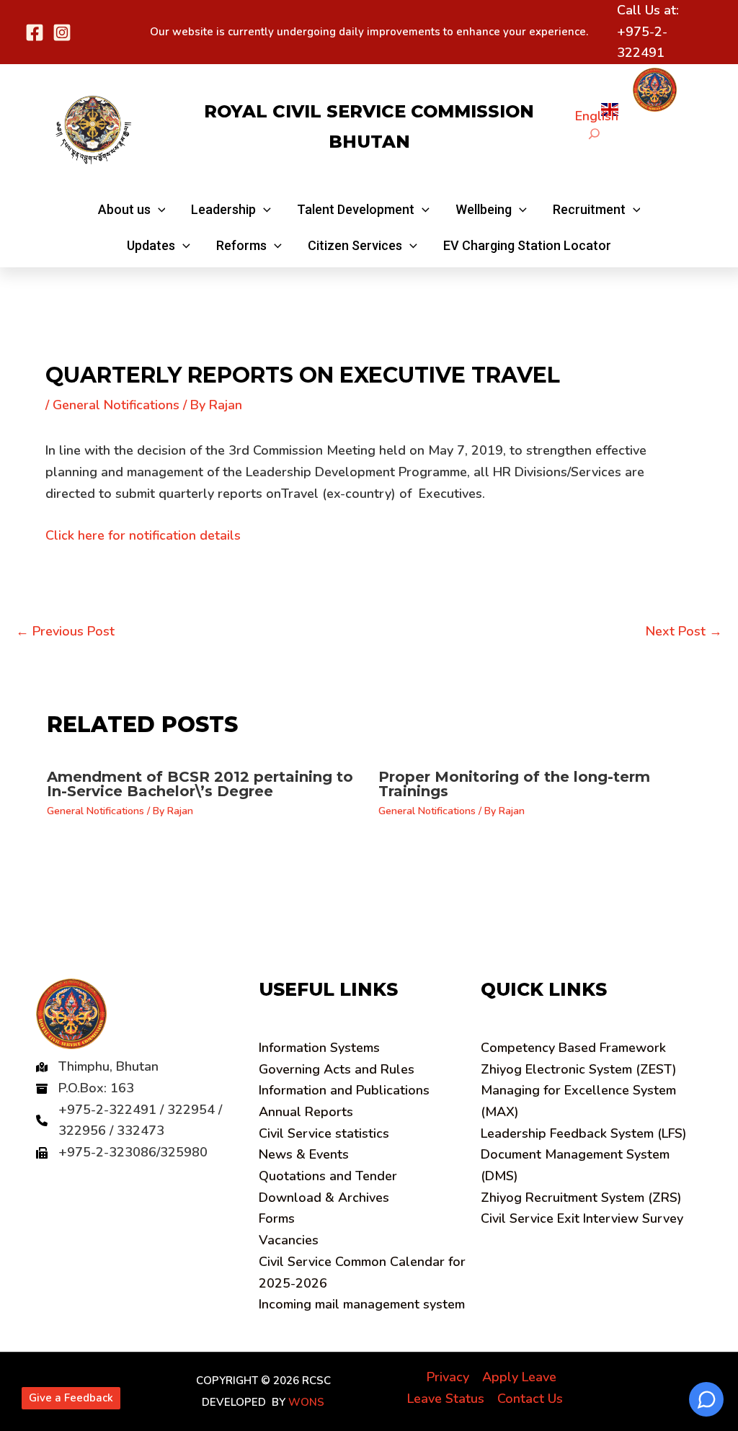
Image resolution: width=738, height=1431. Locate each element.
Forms (277, 1218)
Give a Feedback (71, 1398)
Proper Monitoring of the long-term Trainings (514, 784)
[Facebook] (34, 32)
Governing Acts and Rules (336, 1069)
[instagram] (62, 32)
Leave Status (445, 1398)
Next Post (684, 631)
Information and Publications (344, 1090)
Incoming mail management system (362, 1304)
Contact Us (530, 1398)
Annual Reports (306, 1111)
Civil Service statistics (324, 1133)
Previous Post (65, 631)
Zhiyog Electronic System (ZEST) (579, 1069)
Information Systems (319, 1047)
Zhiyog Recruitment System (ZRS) (581, 1197)
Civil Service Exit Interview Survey (582, 1218)
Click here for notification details (143, 535)
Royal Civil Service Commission (369, 111)
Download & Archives (324, 1197)
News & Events (304, 1154)
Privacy (448, 1377)
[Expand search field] (594, 133)
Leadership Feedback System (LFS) (584, 1133)
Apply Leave (519, 1377)
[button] (132, 210)
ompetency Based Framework (573, 1047)
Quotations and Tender (328, 1176)
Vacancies (289, 1240)
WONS (306, 1402)
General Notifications (116, 405)
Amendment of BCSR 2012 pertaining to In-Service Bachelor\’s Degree (200, 784)
